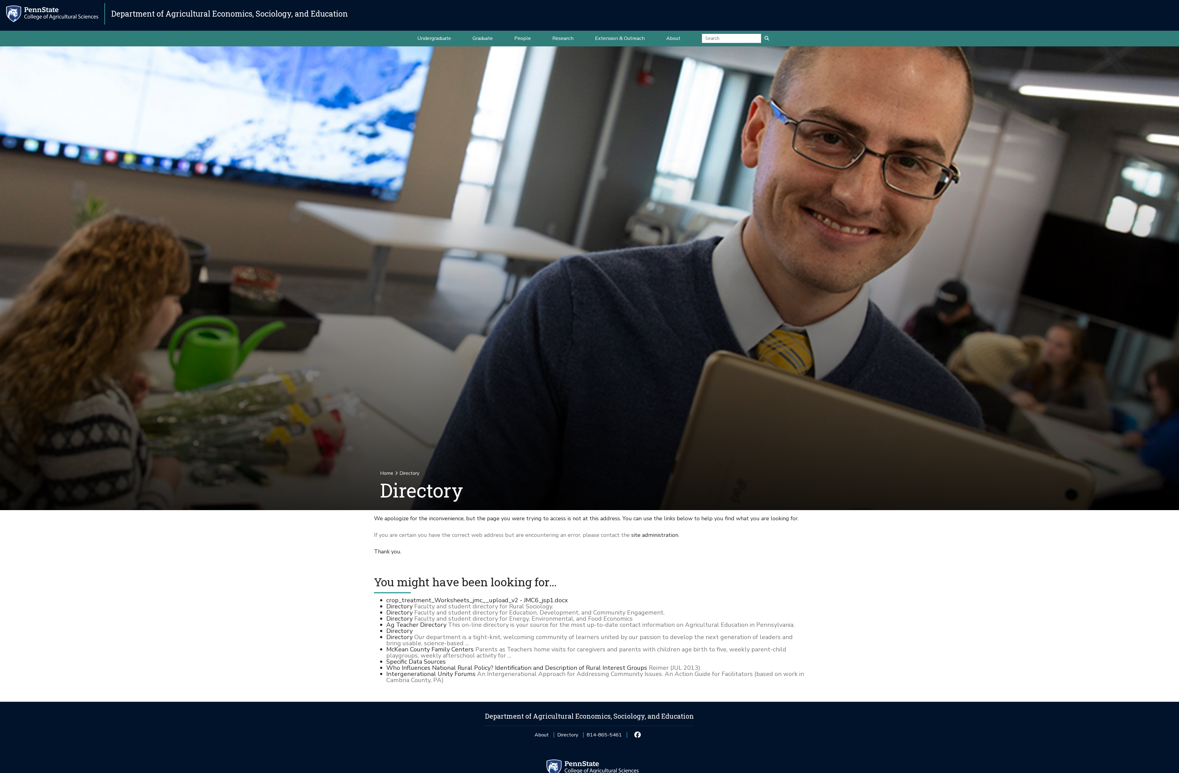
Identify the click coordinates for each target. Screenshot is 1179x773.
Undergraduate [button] (434, 38)
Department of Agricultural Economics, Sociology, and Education (229, 14)
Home (386, 473)
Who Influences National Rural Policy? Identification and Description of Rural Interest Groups (516, 668)
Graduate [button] (483, 38)
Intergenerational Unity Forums (431, 674)
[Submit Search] (766, 38)
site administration (654, 535)
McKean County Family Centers (430, 649)
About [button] (673, 38)
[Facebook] (637, 735)
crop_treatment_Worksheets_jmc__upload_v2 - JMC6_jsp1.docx (477, 600)
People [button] (522, 38)
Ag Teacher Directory (416, 625)
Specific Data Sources (416, 662)
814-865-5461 (604, 737)
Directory (399, 606)
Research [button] (563, 38)
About (542, 734)
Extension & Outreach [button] (620, 38)
